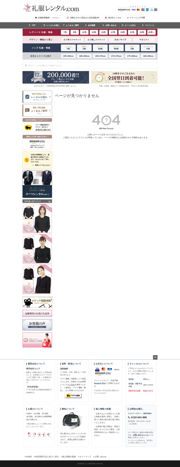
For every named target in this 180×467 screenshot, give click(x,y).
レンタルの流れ (53, 25)
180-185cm (148, 56)
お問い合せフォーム (140, 435)
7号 (65, 32)
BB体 (116, 48)
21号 (132, 32)
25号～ (151, 32)
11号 (84, 32)
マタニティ (144, 39)
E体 (132, 48)
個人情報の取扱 (69, 456)
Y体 (68, 48)
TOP (34, 25)
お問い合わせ (110, 25)
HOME (29, 456)
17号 (113, 32)
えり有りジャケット (72, 39)
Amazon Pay (99, 383)
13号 (94, 32)
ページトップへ (155, 357)
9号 (74, 32)
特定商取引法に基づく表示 (47, 456)
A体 (84, 48)
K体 (148, 48)
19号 (123, 32)
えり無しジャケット (96, 39)
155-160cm (68, 56)
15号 (103, 32)
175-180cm (132, 56)
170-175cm (116, 56)
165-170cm (100, 56)
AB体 (100, 48)
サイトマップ (85, 456)
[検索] (26, 66)
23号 (142, 32)
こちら (72, 385)
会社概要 (91, 25)
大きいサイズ (120, 39)
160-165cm (84, 56)
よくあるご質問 (72, 25)
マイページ (149, 25)
